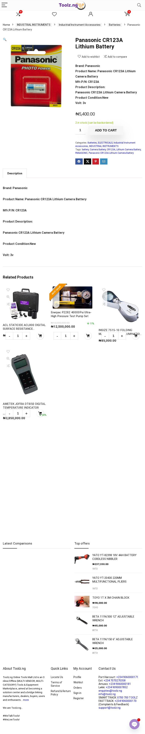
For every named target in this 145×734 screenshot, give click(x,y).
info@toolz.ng (107, 694)
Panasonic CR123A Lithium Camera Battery (111, 153)
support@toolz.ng (109, 707)
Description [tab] (14, 173)
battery (85, 149)
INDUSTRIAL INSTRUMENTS (33, 24)
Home (6, 24)
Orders (77, 687)
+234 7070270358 (115, 680)
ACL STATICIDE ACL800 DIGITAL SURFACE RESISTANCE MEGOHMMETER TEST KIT (24, 328)
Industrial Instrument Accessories (79, 24)
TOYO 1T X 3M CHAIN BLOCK (110, 597)
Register (78, 698)
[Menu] (4, 5)
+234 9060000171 (127, 677)
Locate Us (57, 677)
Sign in (77, 692)
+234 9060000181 (120, 683)
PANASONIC (81, 153)
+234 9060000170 (126, 700)
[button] (5, 39)
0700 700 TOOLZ (127, 697)
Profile (77, 677)
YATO (95, 568)
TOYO (95, 607)
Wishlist (78, 682)
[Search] (139, 5)
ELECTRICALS (105, 142)
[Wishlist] (54, 14)
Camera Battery (98, 149)
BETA (95, 630)
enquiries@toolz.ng (110, 690)
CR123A (111, 149)
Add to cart (106, 130)
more (26, 699)
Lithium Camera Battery (128, 149)
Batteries (114, 24)
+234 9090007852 (117, 687)
